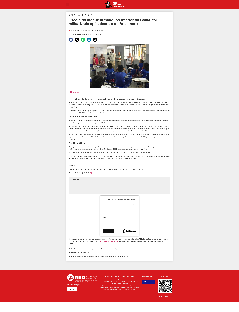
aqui (91, 173)
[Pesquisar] (170, 5)
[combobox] (157, 5)
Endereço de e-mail (109, 209)
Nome (105, 217)
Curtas (74, 15)
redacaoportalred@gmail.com (107, 241)
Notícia (87, 15)
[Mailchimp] (129, 231)
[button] (67, 4)
